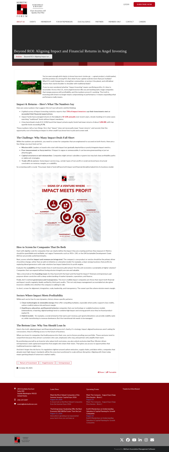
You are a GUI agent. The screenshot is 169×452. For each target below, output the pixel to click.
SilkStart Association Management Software (139, 449)
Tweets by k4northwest (131, 389)
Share (101, 372)
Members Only (115, 22)
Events (33, 22)
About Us (21, 22)
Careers (142, 22)
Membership (46, 22)
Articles (19, 56)
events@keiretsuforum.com (27, 404)
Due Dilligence (84, 22)
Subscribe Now (144, 4)
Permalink (112, 372)
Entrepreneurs (64, 363)
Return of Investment (28, 363)
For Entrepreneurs (64, 22)
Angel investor (48, 363)
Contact (130, 22)
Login (126, 4)
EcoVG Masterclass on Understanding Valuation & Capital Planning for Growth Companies (100, 411)
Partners (99, 22)
